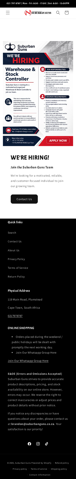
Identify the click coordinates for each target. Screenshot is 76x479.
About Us (13, 250)
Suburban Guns (23, 462)
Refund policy (62, 462)
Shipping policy (59, 469)
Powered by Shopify (41, 462)
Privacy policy (20, 469)
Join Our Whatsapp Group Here (28, 361)
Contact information (39, 474)
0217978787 (15, 316)
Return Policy (16, 276)
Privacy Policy (16, 259)
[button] (8, 12)
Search (12, 232)
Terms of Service (18, 268)
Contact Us (24, 199)
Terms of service (39, 469)
